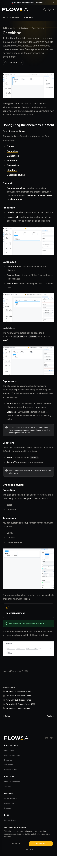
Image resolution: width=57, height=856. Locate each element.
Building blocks (9, 28)
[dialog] (28, 839)
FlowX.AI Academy (12, 781)
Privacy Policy (10, 820)
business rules (45, 195)
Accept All (40, 843)
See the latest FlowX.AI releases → (30, 2)
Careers (7, 808)
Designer (8, 760)
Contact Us (9, 803)
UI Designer (23, 28)
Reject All (16, 843)
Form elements (38, 28)
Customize (29, 849)
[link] (28, 610)
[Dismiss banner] (53, 2)
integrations (16, 199)
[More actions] (53, 9)
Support (7, 786)
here (5, 340)
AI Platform (8, 765)
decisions (32, 195)
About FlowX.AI (10, 798)
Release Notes (10, 769)
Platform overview (12, 755)
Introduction (9, 750)
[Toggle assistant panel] (49, 9)
